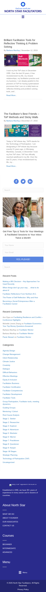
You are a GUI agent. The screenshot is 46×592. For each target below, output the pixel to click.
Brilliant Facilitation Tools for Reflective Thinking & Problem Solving (21, 43)
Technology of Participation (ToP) (16, 459)
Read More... (11, 95)
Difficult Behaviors (10, 372)
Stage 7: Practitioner (11, 440)
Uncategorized (8, 462)
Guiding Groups (9, 408)
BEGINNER (7, 544)
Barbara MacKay (13, 50)
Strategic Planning (10, 455)
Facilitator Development (12, 394)
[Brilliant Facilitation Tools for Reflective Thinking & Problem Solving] (23, 60)
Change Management (11, 354)
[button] (23, 259)
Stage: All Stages (9, 451)
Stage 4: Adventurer (11, 429)
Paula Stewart (8, 337)
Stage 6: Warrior (9, 437)
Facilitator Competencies (13, 391)
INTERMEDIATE (9, 548)
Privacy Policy (23, 589)
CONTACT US (8, 526)
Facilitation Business (11, 383)
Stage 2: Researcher (11, 422)
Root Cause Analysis (11, 415)
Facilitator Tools (9, 398)
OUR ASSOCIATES (10, 522)
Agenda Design (9, 351)
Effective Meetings (10, 376)
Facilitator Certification (12, 387)
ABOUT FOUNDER (10, 518)
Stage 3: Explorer (10, 426)
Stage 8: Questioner (11, 444)
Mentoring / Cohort (10, 411)
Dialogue (6, 369)
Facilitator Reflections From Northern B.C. (20, 294)
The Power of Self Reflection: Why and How (20, 297)
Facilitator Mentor (26, 330)
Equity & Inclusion (10, 380)
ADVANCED (7, 552)
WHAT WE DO (8, 514)
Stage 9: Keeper (9, 448)
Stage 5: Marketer (10, 433)
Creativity (6, 365)
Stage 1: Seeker (9, 419)
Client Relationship (10, 358)
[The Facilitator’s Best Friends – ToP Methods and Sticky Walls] (23, 130)
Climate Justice (9, 361)
